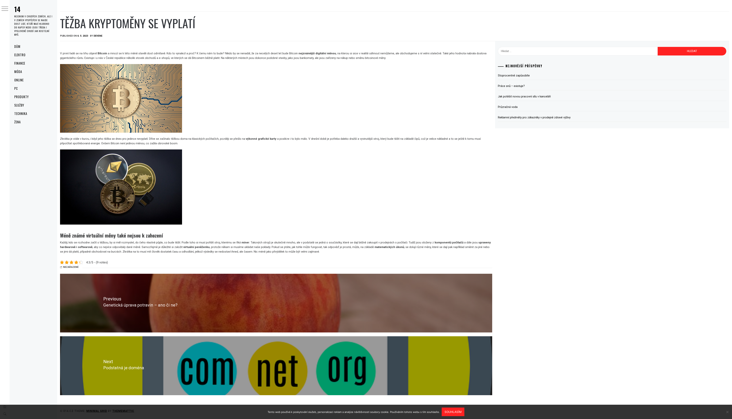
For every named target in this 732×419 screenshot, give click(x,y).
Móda (18, 71)
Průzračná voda (508, 107)
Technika (20, 113)
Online (19, 80)
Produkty (21, 97)
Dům (17, 46)
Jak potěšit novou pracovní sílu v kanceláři (524, 96)
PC (16, 88)
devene (98, 36)
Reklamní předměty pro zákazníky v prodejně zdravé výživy (534, 117)
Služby (19, 105)
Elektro (20, 55)
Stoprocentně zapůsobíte (514, 75)
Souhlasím (453, 412)
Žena (17, 122)
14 (17, 9)
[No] (727, 412)
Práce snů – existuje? (511, 86)
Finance (19, 63)
